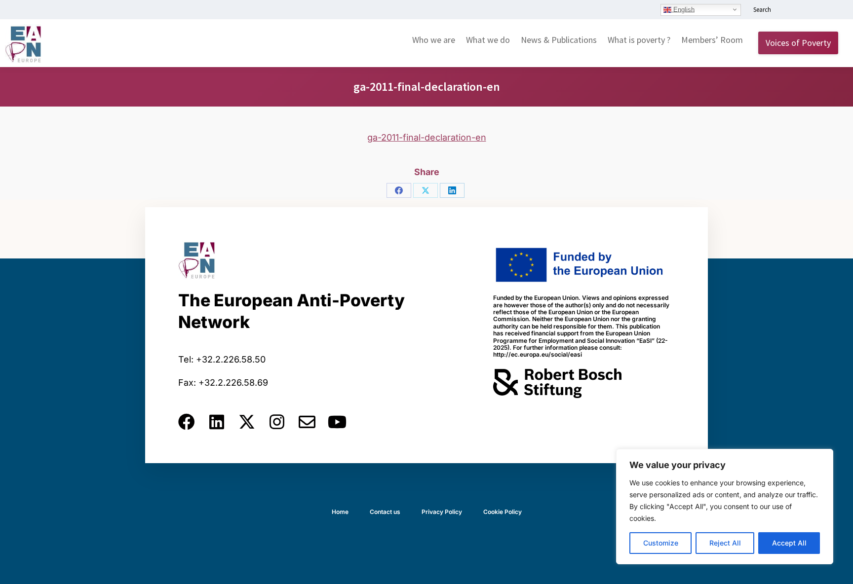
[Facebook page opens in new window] (802, 10)
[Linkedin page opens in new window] (787, 10)
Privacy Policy (442, 511)
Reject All (725, 543)
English (683, 9)
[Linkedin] (216, 421)
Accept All (789, 543)
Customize (660, 543)
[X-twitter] (246, 421)
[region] (724, 506)
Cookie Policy (502, 511)
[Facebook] (399, 190)
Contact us (385, 511)
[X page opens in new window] (817, 10)
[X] (425, 190)
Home (340, 511)
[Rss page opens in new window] (831, 10)
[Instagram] (277, 421)
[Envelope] (307, 421)
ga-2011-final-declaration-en (426, 137)
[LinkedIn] (452, 190)
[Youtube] (337, 421)
